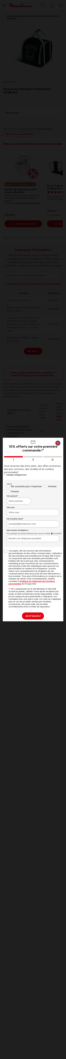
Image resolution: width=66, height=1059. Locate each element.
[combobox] (19, 501)
